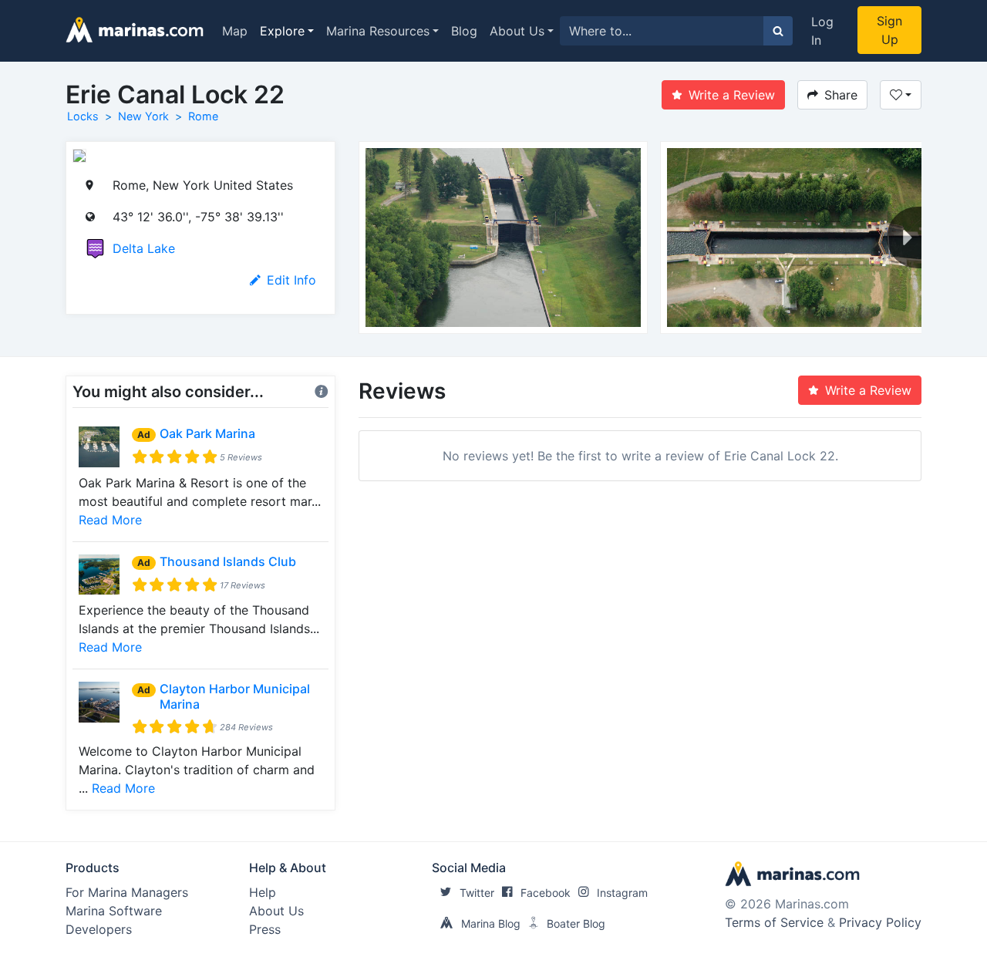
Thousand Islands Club (228, 561)
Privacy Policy (880, 922)
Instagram (622, 892)
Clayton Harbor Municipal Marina (235, 696)
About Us (517, 31)
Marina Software (114, 910)
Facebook (545, 892)
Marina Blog (490, 923)
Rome (203, 116)
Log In (822, 31)
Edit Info (291, 280)
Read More (110, 519)
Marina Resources (377, 31)
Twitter (477, 892)
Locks (83, 116)
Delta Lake (144, 248)
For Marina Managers (127, 892)
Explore (282, 31)
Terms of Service (774, 922)
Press (265, 929)
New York (143, 116)
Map (235, 31)
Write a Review (732, 95)
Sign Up (889, 30)
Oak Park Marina (207, 433)
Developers (99, 929)
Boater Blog (576, 923)
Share (840, 95)
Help (262, 892)
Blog (464, 31)
